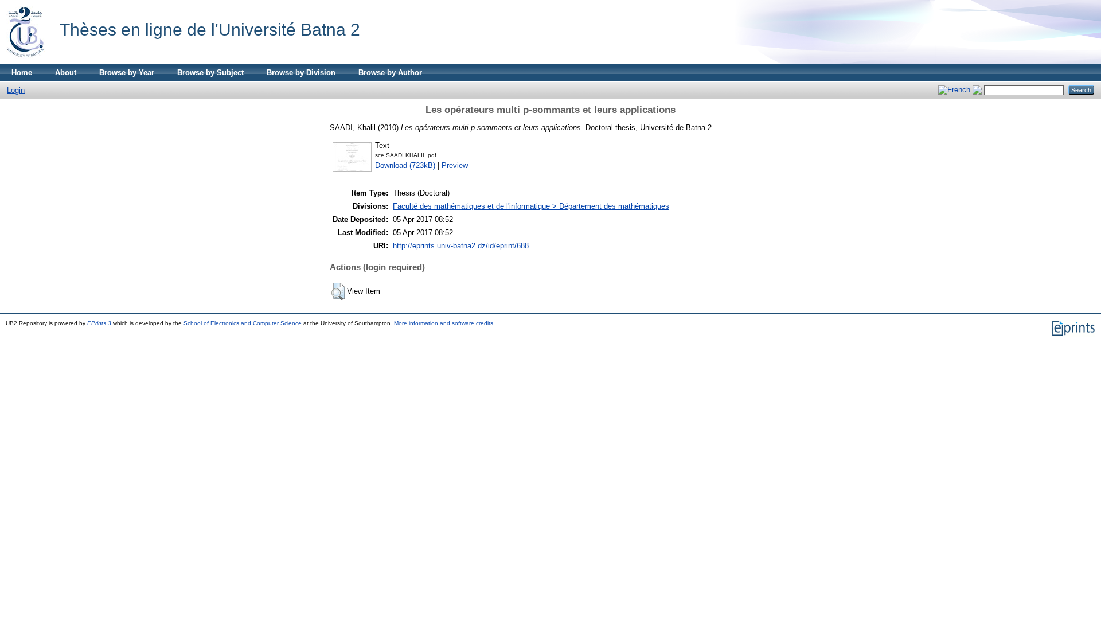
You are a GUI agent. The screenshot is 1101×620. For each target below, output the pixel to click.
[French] (954, 89)
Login (16, 90)
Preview (455, 165)
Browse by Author (390, 72)
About (65, 72)
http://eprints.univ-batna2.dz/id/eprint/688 (461, 245)
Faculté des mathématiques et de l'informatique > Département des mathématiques (531, 206)
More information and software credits (443, 323)
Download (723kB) (405, 165)
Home (21, 72)
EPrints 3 (99, 323)
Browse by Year (126, 72)
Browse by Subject (210, 72)
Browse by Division (301, 72)
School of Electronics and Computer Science (243, 323)
